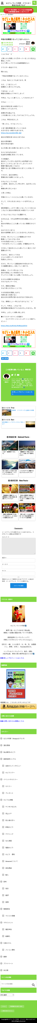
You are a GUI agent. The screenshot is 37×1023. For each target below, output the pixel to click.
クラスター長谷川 (24, 44)
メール (5, 564)
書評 (7, 895)
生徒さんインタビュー (13, 766)
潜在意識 (5, 358)
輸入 (7, 875)
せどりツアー (10, 773)
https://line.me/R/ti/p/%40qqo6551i (14, 326)
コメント (5, 537)
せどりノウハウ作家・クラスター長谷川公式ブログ (18, 4)
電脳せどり (9, 847)
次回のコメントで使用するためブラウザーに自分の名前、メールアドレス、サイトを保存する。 (18, 580)
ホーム (3, 1006)
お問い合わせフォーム (7, 1010)
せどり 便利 (10, 854)
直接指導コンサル (9, 759)
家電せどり (9, 827)
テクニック (9, 834)
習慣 (7, 902)
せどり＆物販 (8, 800)
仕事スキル (7, 943)
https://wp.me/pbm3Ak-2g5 (11, 133)
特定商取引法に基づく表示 (16, 1006)
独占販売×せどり (9, 752)
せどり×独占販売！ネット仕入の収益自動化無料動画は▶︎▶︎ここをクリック (19, 11)
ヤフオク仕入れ (10, 807)
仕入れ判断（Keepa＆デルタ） (14, 738)
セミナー (8, 786)
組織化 (7, 936)
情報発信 (6, 909)
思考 (5, 882)
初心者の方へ (10, 820)
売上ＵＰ (8, 813)
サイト (4, 571)
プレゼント (9, 793)
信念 (7, 888)
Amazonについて (11, 861)
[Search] (33, 985)
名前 (4, 557)
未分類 (5, 970)
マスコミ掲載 (10, 916)
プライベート (8, 963)
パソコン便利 (10, 950)
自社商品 (8, 868)
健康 (5, 957)
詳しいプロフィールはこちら (22, 393)
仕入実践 (8, 841)
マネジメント (8, 922)
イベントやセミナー (10, 779)
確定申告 (8, 929)
